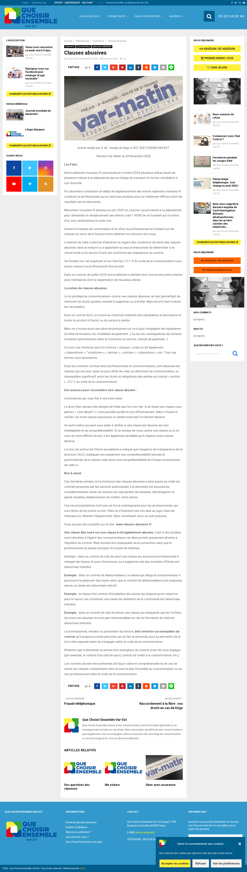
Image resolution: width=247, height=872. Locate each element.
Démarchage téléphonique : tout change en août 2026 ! (226, 182)
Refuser (200, 863)
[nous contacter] (145, 832)
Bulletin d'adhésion (76, 827)
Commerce (70, 47)
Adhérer (175, 16)
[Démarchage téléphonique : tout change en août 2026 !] (202, 183)
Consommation (83, 47)
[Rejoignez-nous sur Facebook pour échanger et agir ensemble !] (15, 72)
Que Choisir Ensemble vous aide (84, 841)
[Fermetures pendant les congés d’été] (202, 161)
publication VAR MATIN (102, 47)
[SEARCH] (235, 354)
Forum (25, 2)
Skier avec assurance (161, 785)
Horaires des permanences (81, 822)
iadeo (82, 868)
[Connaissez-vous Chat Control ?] (202, 140)
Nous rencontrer (147, 16)
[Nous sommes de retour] (202, 118)
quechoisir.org (39, 2)
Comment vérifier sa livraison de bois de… (128, 2)
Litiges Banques (35, 129)
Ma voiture (112, 785)
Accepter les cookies (175, 863)
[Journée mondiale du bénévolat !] (15, 114)
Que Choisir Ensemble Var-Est (83, 58)
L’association (88, 16)
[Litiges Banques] (15, 133)
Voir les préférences (226, 863)
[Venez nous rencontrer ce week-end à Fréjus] (15, 51)
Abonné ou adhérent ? (78, 832)
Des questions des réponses (77, 786)
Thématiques (116, 16)
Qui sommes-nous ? (77, 837)
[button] (240, 844)
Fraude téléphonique (79, 703)
